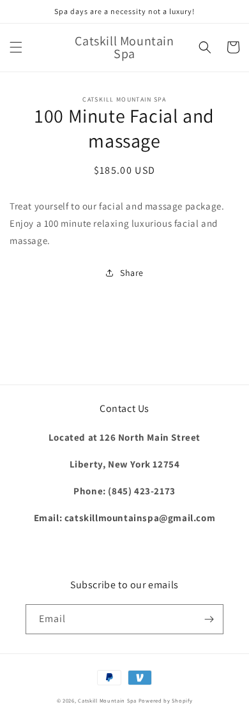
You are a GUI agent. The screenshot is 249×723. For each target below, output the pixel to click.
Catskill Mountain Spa (108, 700)
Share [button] (132, 272)
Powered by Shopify (166, 700)
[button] (16, 47)
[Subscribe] (209, 619)
